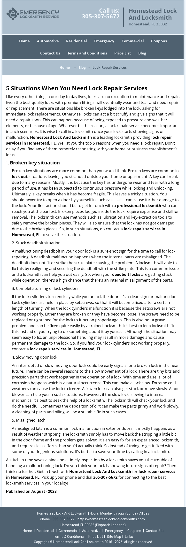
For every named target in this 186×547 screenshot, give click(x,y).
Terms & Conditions (68, 537)
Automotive (48, 41)
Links (129, 537)
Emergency (104, 41)
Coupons (159, 41)
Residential (76, 41)
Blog (142, 53)
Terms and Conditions (87, 53)
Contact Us (50, 53)
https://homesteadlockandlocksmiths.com (111, 519)
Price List (122, 53)
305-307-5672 (101, 16)
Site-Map (114, 537)
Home (24, 41)
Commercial (133, 41)
